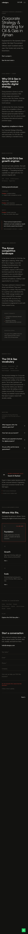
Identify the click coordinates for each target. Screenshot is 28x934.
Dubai (3, 604)
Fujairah (13, 606)
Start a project (7, 56)
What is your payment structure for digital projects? (12, 440)
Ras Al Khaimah (5, 606)
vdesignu (5, 2)
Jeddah (9, 608)
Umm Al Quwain (20, 606)
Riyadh (3, 608)
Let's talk (19, 2)
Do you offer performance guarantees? (10, 448)
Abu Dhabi (9, 604)
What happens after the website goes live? (9, 426)
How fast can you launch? (10, 433)
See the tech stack (8, 60)
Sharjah (15, 604)
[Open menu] (24, 2)
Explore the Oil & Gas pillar (10, 617)
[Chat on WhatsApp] (24, 930)
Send (23, 697)
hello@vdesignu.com (8, 645)
